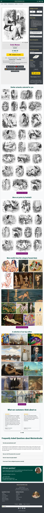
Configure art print (16, 54)
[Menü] (1, 1)
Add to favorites (20, 66)
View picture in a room (20, 69)
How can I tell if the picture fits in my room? (11, 454)
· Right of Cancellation (5, 498)
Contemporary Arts (11, 4)
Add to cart (36, 73)
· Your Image (18, 493)
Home (2, 4)
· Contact (3, 493)
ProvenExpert (10, 428)
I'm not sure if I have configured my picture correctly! (13, 461)
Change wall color (10, 69)
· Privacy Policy (4, 497)
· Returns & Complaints (5, 499)
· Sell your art (18, 494)
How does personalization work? (9, 443)
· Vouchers (17, 498)
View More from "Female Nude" (22, 327)
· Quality (17, 495)
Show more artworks (22, 404)
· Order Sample (18, 499)
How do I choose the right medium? (10, 457)
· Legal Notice (4, 494)
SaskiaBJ (16, 4)
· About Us (3, 501)
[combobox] (36, 15)
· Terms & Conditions (5, 495)
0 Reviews (17, 71)
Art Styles (5, 4)
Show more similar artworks (22, 192)
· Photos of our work (19, 497)
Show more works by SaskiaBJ (22, 253)
